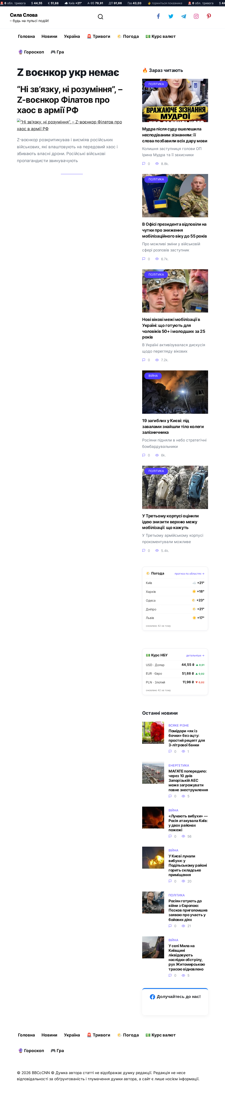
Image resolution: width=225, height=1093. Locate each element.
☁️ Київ (73, 3)
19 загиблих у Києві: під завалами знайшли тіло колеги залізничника (173, 426)
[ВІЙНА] (175, 410)
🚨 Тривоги (98, 36)
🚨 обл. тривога (12, 3)
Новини (49, 36)
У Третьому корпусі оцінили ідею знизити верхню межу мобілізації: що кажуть (170, 521)
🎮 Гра (57, 52)
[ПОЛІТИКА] (175, 118)
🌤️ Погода (128, 36)
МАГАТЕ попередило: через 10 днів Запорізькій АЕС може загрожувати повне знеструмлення (188, 780)
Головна (26, 36)
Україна (72, 36)
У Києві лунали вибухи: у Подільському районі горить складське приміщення (188, 865)
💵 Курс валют (160, 36)
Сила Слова (24, 15)
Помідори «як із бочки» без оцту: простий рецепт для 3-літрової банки (187, 738)
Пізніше (209, 1086)
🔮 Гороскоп (31, 52)
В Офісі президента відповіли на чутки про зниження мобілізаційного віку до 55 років (174, 230)
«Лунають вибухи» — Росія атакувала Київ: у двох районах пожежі (188, 822)
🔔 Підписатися (172, 1086)
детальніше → (195, 655)
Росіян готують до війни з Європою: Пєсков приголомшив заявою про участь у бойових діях (188, 910)
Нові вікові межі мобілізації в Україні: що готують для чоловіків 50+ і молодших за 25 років (173, 328)
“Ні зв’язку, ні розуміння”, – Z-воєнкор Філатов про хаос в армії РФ (69, 99)
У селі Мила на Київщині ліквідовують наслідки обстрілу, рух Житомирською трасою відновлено (187, 957)
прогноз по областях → (189, 573)
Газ (135, 3)
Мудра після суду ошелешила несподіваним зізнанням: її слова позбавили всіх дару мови (174, 134)
